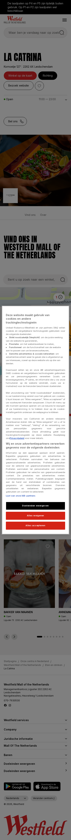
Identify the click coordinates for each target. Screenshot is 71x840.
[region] (35, 420)
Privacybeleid (17, 438)
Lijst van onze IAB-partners (20, 496)
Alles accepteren (35, 525)
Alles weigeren (35, 515)
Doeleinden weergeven (35, 505)
